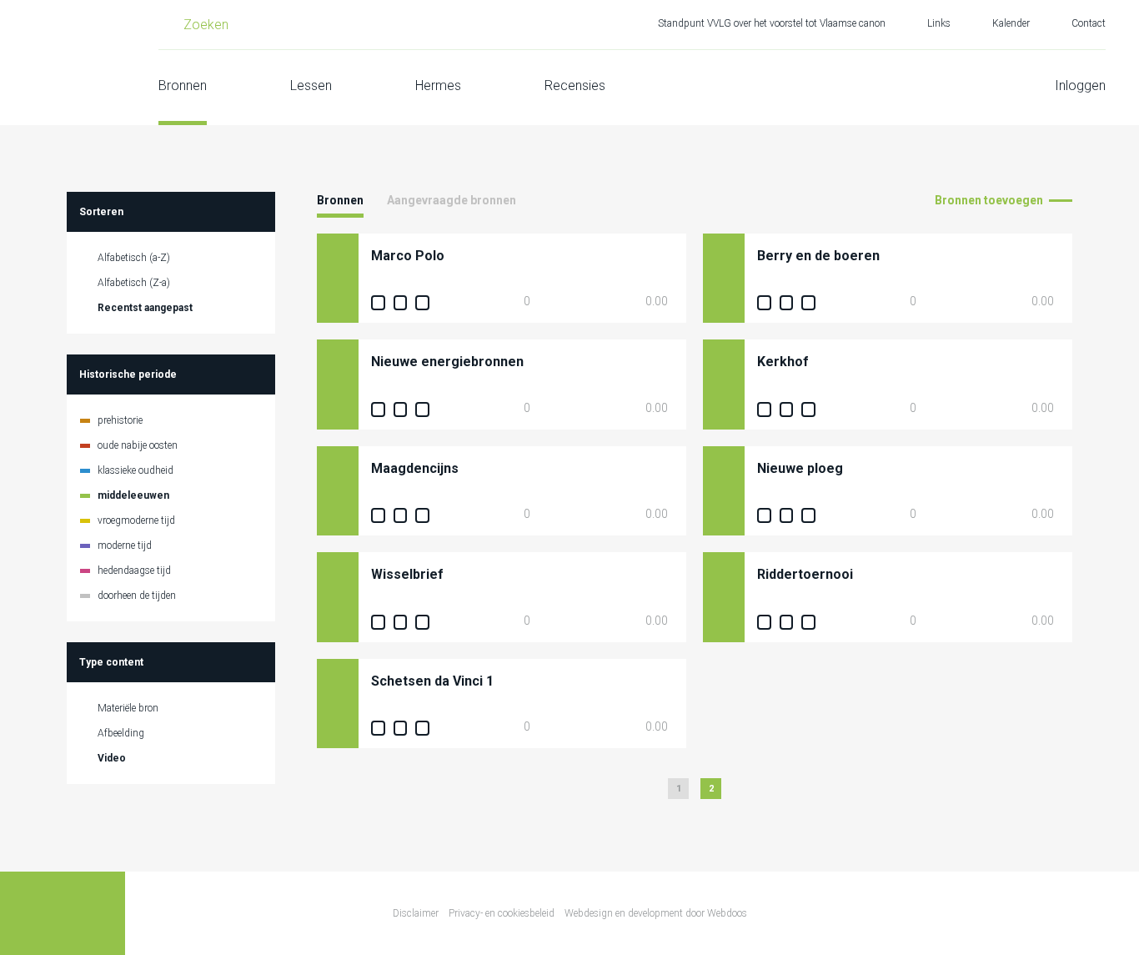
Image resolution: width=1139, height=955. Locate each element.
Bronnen (182, 85)
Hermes (438, 85)
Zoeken (205, 25)
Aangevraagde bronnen (451, 200)
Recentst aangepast (145, 308)
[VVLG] (62, 62)
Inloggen (1080, 85)
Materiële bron (128, 708)
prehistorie (120, 420)
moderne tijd (125, 545)
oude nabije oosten (138, 445)
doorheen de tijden (137, 595)
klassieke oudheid (135, 470)
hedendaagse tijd (134, 570)
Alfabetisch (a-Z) (134, 258)
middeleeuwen (133, 495)
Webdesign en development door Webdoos (655, 913)
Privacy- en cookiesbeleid (501, 913)
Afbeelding (121, 733)
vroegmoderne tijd (136, 520)
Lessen (311, 85)
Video (112, 758)
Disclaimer (416, 913)
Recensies (574, 85)
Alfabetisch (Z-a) (134, 283)
